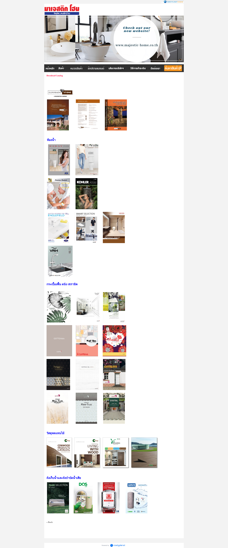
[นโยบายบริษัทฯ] (116, 68)
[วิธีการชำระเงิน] (138, 68)
